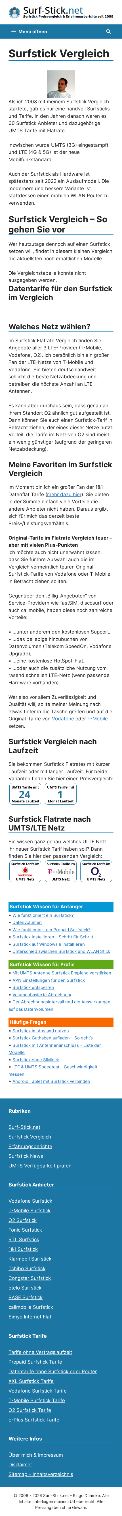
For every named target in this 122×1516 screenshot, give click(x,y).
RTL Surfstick (24, 1239)
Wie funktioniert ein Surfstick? (43, 915)
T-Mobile (97, 719)
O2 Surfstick (23, 1220)
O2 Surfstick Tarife (30, 1410)
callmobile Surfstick (31, 1307)
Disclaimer (20, 1464)
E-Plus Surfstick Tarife (34, 1420)
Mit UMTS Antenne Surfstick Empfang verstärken (61, 973)
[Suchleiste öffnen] (108, 31)
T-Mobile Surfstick (30, 1210)
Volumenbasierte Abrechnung (42, 994)
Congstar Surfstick (30, 1278)
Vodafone (63, 719)
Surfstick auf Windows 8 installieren (48, 944)
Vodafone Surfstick (30, 1201)
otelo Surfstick (25, 1288)
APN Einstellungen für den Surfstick (48, 980)
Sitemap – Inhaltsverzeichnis (41, 1474)
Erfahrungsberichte (30, 1146)
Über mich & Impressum (36, 1455)
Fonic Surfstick (25, 1230)
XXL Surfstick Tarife (31, 1381)
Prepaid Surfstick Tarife (35, 1362)
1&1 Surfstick (23, 1249)
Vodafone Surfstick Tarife (38, 1391)
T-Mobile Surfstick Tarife (37, 1400)
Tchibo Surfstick (27, 1268)
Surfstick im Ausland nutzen (40, 1030)
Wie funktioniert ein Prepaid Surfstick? (51, 929)
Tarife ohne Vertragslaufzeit (40, 1352)
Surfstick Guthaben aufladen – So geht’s (52, 1038)
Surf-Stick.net (24, 1127)
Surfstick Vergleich (30, 1137)
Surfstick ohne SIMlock (35, 1059)
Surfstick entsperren (33, 987)
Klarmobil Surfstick (30, 1259)
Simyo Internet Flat (30, 1317)
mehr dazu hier (64, 494)
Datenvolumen (27, 922)
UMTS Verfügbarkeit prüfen (40, 1166)
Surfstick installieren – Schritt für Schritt (52, 937)
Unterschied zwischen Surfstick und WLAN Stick (61, 951)
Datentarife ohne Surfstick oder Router (53, 1371)
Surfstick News (26, 1156)
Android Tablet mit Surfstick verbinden (51, 1081)
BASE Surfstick (26, 1297)
